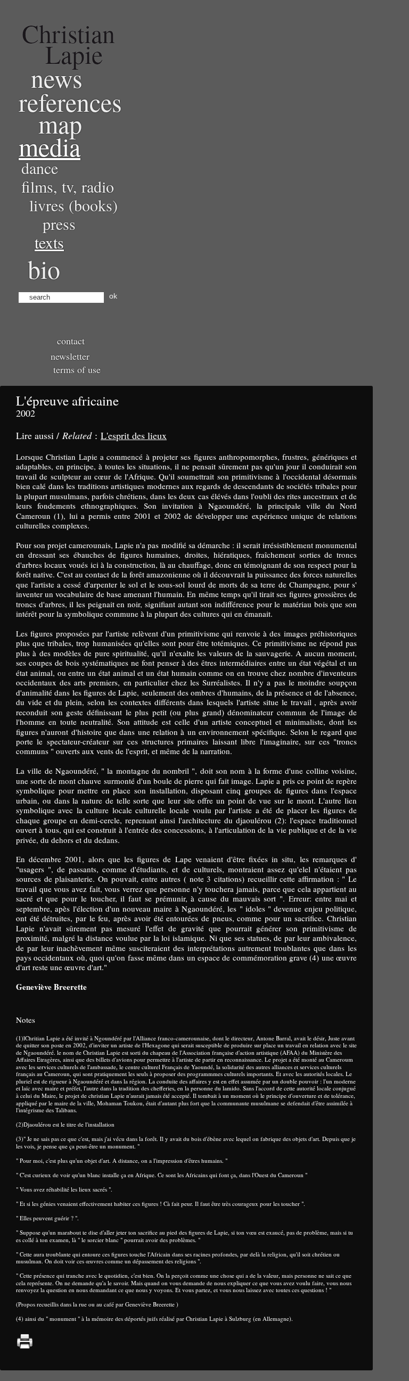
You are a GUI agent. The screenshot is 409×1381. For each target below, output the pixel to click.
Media (49, 146)
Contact (71, 340)
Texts (49, 242)
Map (60, 123)
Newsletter (70, 356)
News (57, 78)
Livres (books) (73, 205)
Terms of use (77, 369)
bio (44, 269)
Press (59, 223)
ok (113, 296)
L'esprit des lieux (134, 435)
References (70, 102)
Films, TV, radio (67, 186)
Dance (39, 167)
